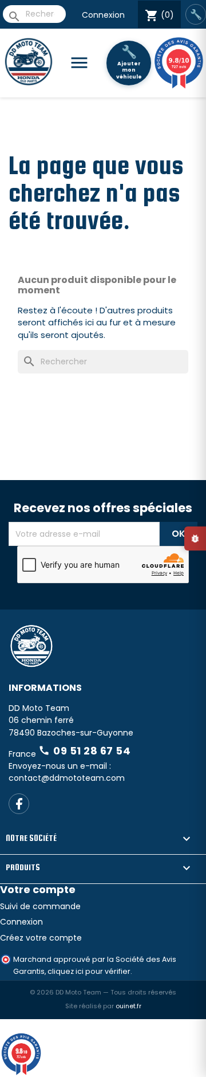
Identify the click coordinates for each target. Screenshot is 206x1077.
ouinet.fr (128, 1006)
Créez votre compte (41, 938)
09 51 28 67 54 (84, 751)
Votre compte (38, 889)
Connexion (103, 15)
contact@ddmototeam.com (67, 778)
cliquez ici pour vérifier (88, 971)
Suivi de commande (40, 906)
